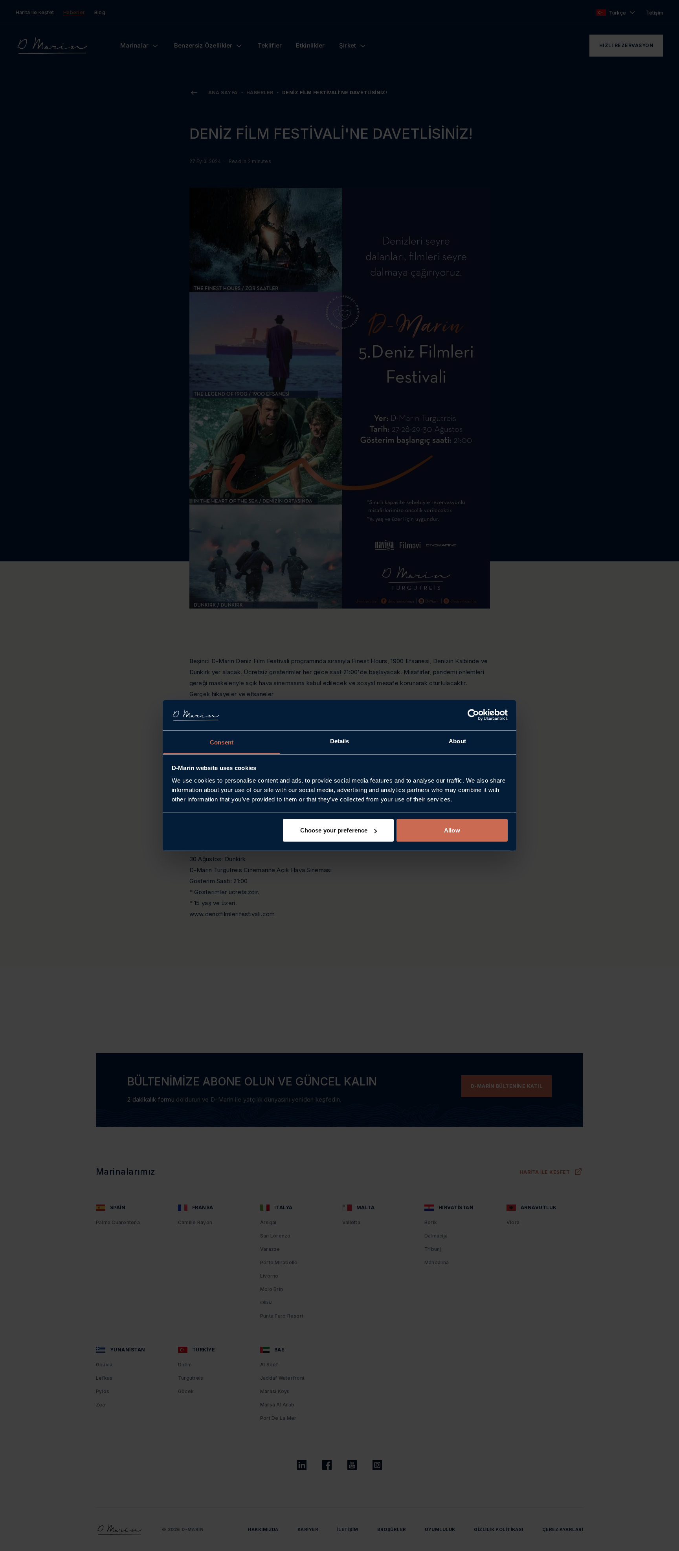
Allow (452, 830)
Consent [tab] (221, 742)
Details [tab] (339, 740)
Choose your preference (333, 830)
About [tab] (457, 740)
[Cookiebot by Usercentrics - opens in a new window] (473, 715)
